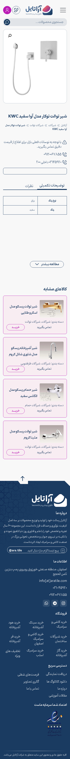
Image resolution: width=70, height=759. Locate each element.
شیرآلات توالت (37, 125)
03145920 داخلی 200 (48, 162)
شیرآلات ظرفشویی (30, 364)
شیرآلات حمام (32, 405)
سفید (32, 210)
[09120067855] (64, 154)
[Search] (7, 22)
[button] (9, 35)
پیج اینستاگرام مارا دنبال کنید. (34, 551)
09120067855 (52, 154)
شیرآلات (52, 125)
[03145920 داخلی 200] (64, 162)
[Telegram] (54, 603)
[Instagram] (63, 603)
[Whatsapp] (46, 603)
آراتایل (64, 125)
